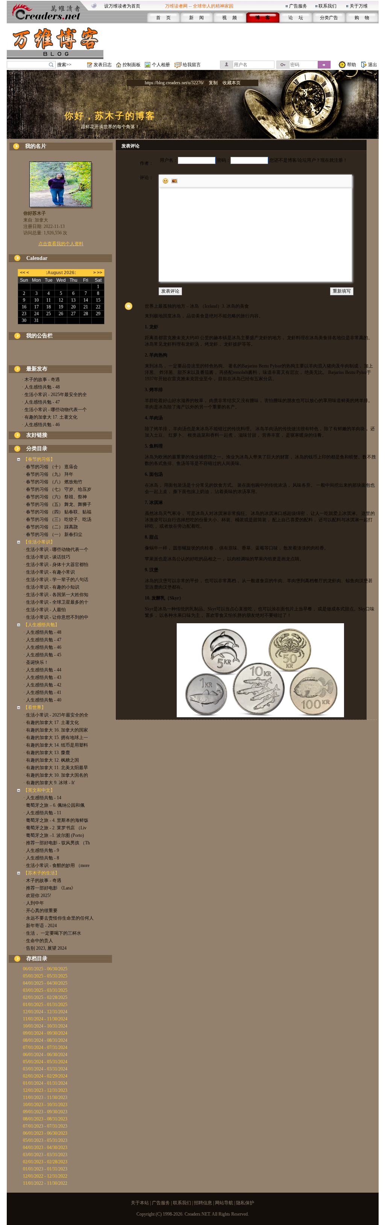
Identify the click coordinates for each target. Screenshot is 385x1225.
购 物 (362, 17)
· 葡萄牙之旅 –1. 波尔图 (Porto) (53, 835)
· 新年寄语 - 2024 (40, 925)
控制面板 (132, 64)
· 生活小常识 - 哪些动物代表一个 (54, 409)
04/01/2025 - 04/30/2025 (45, 983)
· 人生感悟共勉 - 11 (42, 812)
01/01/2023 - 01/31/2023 (45, 1169)
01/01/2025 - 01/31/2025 (45, 1004)
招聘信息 (203, 1202)
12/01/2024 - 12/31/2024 (45, 1011)
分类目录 (36, 448)
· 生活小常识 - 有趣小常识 (49, 572)
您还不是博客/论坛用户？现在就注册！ (308, 160)
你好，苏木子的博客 (110, 116)
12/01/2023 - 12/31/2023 (45, 1090)
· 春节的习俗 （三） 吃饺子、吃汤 (57, 519)
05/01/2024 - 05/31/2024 (45, 1061)
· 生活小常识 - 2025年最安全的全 (54, 394)
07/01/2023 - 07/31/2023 (45, 1126)
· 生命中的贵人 (38, 940)
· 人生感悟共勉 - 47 (41, 402)
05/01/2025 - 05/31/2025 (45, 976)
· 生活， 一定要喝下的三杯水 (52, 933)
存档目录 (36, 958)
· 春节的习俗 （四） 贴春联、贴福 (57, 512)
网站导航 (224, 1202)
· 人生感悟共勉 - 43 (42, 677)
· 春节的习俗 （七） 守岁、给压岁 (57, 489)
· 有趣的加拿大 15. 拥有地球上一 (55, 737)
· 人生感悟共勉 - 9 (41, 850)
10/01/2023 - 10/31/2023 (45, 1104)
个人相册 (161, 64)
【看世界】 (34, 707)
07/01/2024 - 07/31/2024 (45, 1047)
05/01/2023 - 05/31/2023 (45, 1140)
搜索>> (64, 64)
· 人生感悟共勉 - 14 (42, 797)
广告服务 (298, 6)
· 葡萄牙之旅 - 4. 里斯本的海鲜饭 (55, 820)
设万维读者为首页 (122, 6)
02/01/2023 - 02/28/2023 (45, 1161)
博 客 (262, 17)
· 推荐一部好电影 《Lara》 (49, 888)
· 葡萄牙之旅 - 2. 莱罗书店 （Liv (54, 827)
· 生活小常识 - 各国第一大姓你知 (55, 594)
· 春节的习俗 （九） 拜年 (48, 474)
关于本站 (140, 1202)
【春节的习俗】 (39, 459)
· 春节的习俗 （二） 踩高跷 (50, 527)
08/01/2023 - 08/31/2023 (45, 1119)
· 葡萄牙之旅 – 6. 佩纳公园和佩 (54, 805)
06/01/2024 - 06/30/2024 (45, 1054)
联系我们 (327, 6)
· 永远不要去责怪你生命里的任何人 (58, 918)
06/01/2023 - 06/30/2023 (45, 1133)
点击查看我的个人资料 (60, 243)
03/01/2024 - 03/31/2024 (45, 1069)
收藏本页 (232, 82)
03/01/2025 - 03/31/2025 (45, 990)
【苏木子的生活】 (41, 873)
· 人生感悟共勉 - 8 (41, 858)
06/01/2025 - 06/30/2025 (45, 968)
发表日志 (103, 64)
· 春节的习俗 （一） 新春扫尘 (52, 534)
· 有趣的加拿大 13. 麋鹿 (46, 752)
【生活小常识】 (39, 542)
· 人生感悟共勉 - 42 (42, 685)
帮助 (351, 64)
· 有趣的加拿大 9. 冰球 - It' (49, 782)
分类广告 (329, 17)
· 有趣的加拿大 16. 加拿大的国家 (55, 730)
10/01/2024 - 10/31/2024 (45, 1026)
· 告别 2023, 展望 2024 (45, 948)
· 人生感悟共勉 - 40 (42, 700)
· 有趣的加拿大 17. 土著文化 (49, 417)
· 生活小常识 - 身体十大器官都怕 (55, 564)
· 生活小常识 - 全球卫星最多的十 (55, 602)
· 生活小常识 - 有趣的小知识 (51, 587)
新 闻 (196, 17)
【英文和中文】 (39, 790)
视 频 (229, 17)
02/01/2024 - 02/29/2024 (45, 1076)
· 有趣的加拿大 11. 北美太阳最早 (55, 767)
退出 (372, 64)
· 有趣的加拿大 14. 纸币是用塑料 (55, 745)
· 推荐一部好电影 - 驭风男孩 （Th (56, 843)
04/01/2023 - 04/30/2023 (45, 1147)
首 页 (163, 17)
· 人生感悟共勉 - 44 (42, 669)
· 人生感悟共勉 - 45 (42, 654)
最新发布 (36, 369)
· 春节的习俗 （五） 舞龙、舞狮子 (57, 504)
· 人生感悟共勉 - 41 (42, 692)
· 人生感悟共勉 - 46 (41, 424)
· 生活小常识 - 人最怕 (44, 609)
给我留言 (192, 64)
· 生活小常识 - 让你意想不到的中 (55, 617)
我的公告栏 (39, 336)
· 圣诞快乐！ (36, 662)
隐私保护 (245, 1202)
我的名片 (35, 146)
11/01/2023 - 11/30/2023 (45, 1097)
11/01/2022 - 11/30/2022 (45, 1183)
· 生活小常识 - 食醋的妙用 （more (56, 865)
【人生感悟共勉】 (41, 624)
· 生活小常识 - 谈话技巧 (46, 557)
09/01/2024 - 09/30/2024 (45, 1033)
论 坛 (295, 17)
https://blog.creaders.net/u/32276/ (174, 82)
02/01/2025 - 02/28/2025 (45, 997)
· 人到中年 (33, 903)
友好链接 (36, 435)
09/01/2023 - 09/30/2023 (45, 1111)
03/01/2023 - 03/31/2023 (45, 1154)
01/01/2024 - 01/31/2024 (45, 1083)
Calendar (36, 258)
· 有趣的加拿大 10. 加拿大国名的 (55, 775)
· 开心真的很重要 (40, 910)
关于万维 (359, 6)
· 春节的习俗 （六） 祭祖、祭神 (55, 496)
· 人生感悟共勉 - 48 (41, 387)
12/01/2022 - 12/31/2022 (45, 1176)
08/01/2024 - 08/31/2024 (45, 1040)
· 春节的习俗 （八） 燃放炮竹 (52, 481)
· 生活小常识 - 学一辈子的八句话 (55, 579)
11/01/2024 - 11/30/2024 (45, 1019)
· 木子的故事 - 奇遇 (41, 379)
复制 (213, 82)
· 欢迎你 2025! (37, 895)
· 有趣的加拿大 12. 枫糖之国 (51, 760)
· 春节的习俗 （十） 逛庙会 (50, 466)
